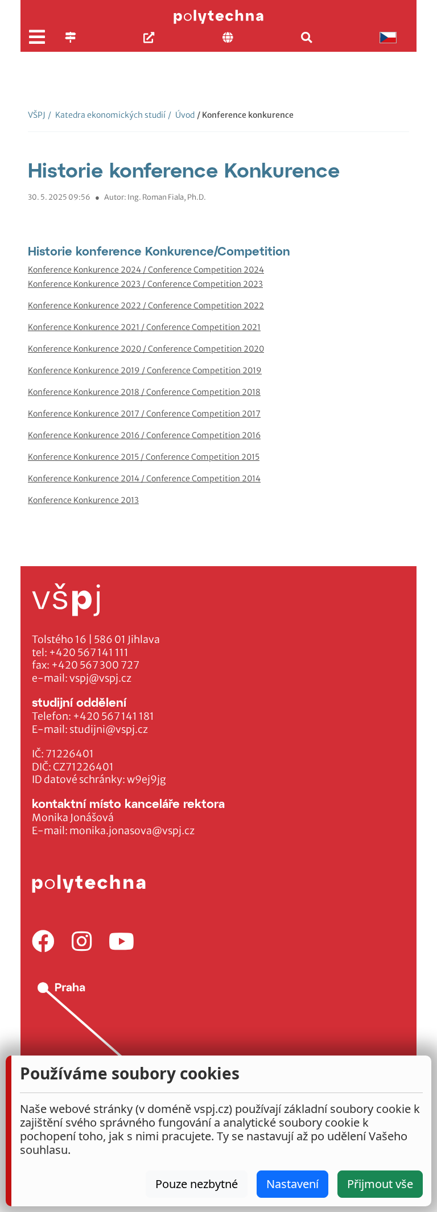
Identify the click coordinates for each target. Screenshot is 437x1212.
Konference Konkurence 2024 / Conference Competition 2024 (146, 270)
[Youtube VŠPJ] (121, 942)
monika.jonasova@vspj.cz (132, 831)
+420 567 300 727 (95, 665)
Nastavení (292, 1184)
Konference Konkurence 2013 (83, 500)
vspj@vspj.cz (100, 678)
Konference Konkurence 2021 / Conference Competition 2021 (144, 327)
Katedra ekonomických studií (107, 115)
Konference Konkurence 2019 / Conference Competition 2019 (145, 370)
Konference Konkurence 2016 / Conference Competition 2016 (144, 435)
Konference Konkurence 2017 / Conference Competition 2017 (144, 414)
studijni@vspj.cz (108, 729)
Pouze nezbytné (196, 1184)
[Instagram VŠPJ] (82, 942)
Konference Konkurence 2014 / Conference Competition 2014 (144, 478)
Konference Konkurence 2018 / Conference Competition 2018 (144, 392)
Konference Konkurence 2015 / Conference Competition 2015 (143, 457)
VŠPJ (37, 115)
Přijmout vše (380, 1184)
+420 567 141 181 (113, 716)
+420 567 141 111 (89, 652)
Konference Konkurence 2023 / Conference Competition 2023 (145, 284)
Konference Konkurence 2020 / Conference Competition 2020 (146, 349)
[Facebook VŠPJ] (43, 942)
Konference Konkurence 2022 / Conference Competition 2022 (146, 305)
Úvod (181, 115)
